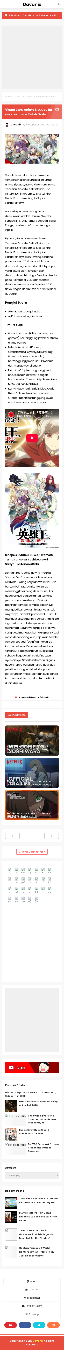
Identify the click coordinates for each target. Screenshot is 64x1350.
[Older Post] (51, 836)
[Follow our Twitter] (39, 1325)
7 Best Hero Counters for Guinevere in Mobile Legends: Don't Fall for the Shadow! (36, 1234)
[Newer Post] (12, 836)
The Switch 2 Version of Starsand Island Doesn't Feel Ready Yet (43, 1119)
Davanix (38, 1341)
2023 (54, 124)
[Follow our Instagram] (53, 1325)
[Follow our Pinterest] (10, 1325)
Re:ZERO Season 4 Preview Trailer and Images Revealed (29, 815)
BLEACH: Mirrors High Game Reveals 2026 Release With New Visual (38, 1216)
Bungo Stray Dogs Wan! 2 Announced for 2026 (34, 1131)
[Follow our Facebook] (25, 1325)
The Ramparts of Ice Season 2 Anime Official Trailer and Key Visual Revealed (30, 783)
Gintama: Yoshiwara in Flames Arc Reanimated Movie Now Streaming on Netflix (29, 749)
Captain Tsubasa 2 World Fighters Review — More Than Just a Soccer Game (36, 1251)
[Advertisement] (32, 57)
